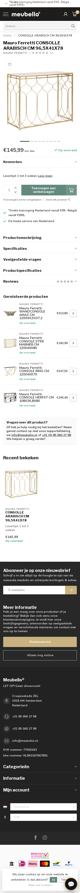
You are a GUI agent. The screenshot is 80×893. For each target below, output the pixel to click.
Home (7, 36)
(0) (52, 53)
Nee (64, 880)
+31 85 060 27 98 (24, 716)
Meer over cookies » (40, 885)
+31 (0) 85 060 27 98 (56, 435)
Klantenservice (40, 642)
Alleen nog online (40, 655)
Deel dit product (57, 199)
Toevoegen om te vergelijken (22, 199)
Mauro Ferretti (15, 53)
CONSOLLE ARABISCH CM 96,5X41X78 (45, 36)
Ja (53, 880)
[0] (74, 14)
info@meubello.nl (24, 435)
